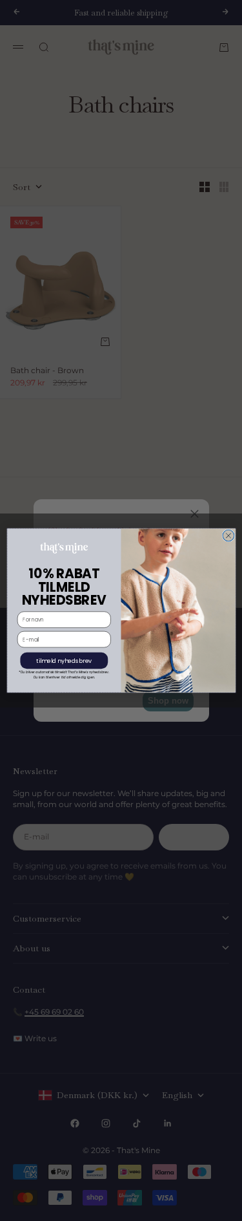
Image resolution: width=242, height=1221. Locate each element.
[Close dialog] (228, 535)
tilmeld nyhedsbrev (64, 660)
